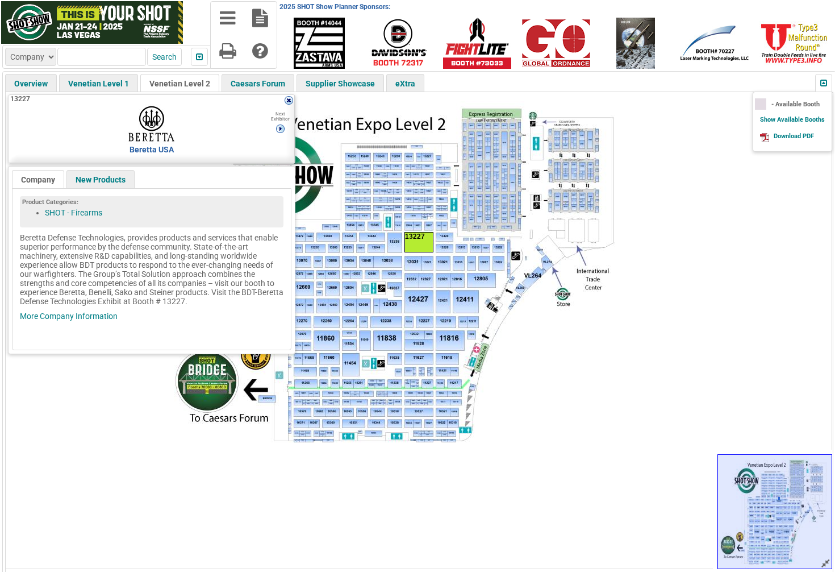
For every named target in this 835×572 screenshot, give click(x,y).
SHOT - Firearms (73, 212)
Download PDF (794, 136)
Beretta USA (152, 149)
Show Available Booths (792, 119)
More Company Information (69, 316)
